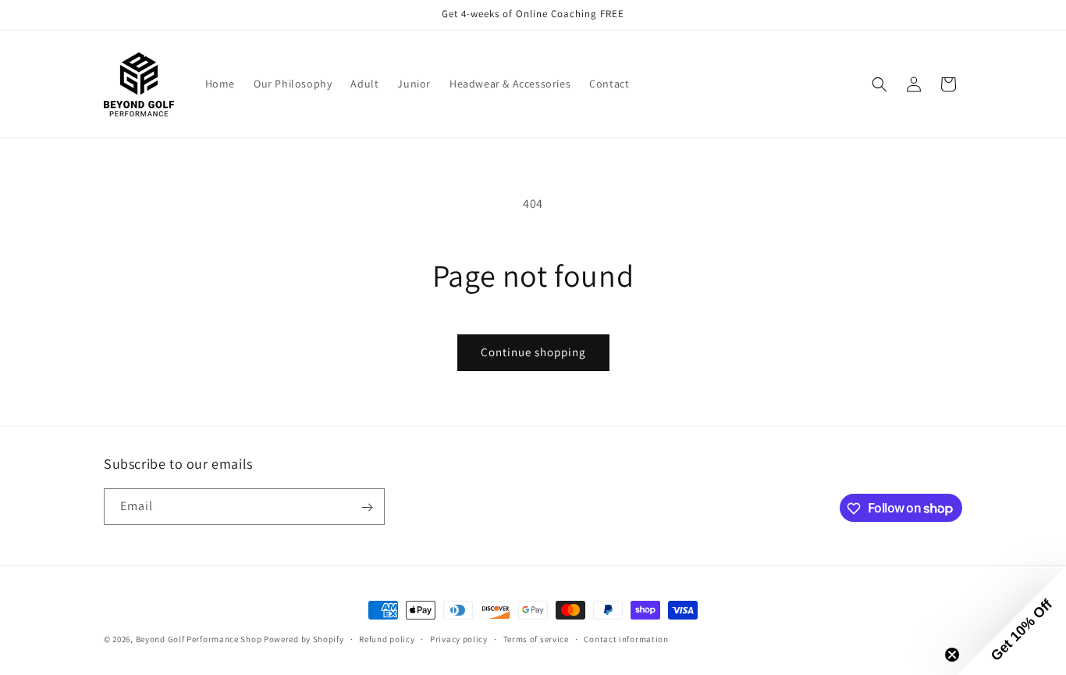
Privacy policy (459, 638)
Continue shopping (533, 352)
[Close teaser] (952, 654)
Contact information (626, 638)
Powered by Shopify (304, 639)
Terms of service (536, 638)
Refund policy (386, 638)
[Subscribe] (367, 507)
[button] (879, 84)
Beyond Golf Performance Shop (199, 639)
